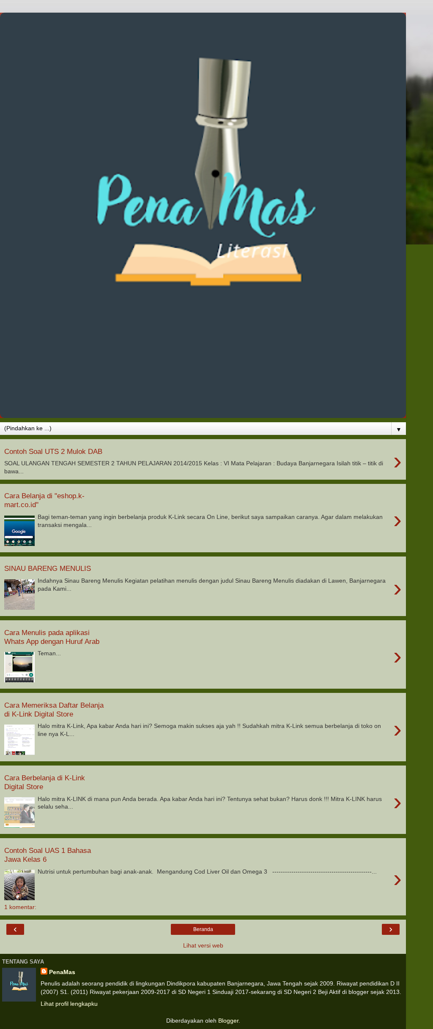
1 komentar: (20, 907)
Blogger (228, 1020)
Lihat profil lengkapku (69, 1003)
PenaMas (62, 972)
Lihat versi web (203, 945)
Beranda (203, 929)
